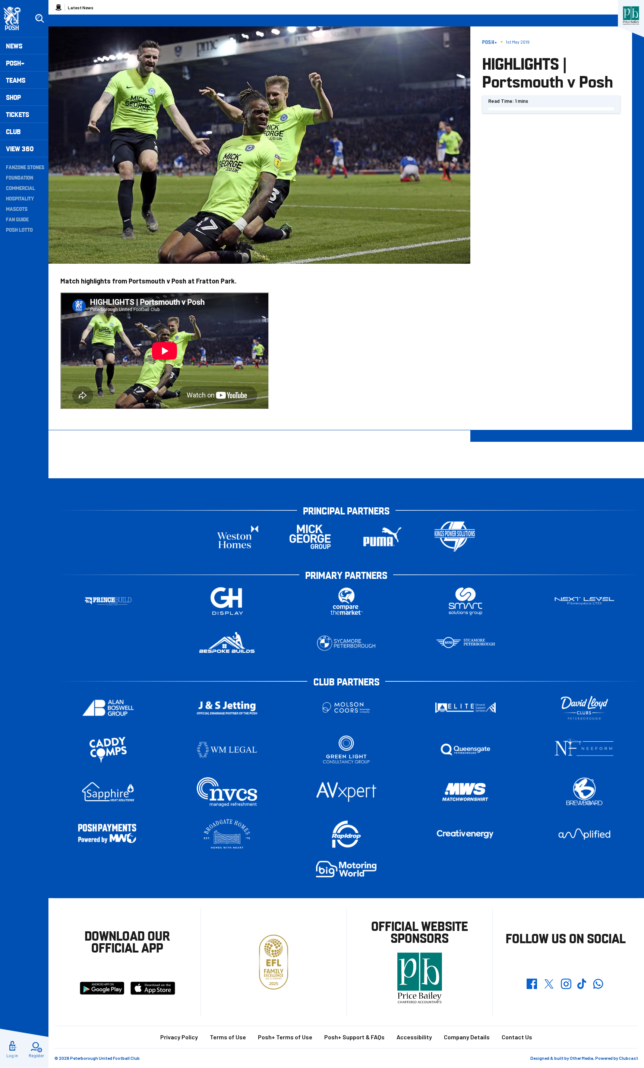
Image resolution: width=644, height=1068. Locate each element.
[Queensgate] (465, 750)
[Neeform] (584, 750)
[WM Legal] (227, 750)
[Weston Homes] (238, 537)
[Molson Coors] (346, 708)
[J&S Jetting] (227, 707)
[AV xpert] (346, 792)
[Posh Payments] (108, 834)
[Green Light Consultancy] (346, 750)
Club (13, 131)
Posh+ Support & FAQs (354, 1036)
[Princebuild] (108, 601)
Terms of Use (228, 1036)
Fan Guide (17, 219)
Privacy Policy (179, 1036)
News (14, 45)
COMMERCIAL (20, 187)
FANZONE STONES (25, 167)
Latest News (81, 7)
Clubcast (628, 1058)
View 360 (20, 148)
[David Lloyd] (584, 708)
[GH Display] (227, 601)
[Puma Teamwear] (382, 537)
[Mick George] (310, 537)
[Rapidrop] (346, 834)
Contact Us (517, 1036)
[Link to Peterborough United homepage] (15, 18)
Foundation (19, 177)
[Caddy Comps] (108, 750)
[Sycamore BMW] (346, 643)
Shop (13, 97)
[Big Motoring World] (346, 869)
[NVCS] (227, 792)
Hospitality (20, 198)
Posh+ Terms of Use (285, 1036)
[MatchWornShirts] (465, 792)
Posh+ (15, 62)
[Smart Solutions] (465, 601)
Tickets (17, 114)
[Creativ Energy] (465, 834)
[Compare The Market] (346, 601)
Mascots (17, 208)
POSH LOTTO (19, 229)
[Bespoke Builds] (227, 643)
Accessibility (414, 1036)
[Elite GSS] (465, 708)
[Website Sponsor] (631, 16)
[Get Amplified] (584, 834)
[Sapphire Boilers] (108, 792)
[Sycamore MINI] (465, 643)
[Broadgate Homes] (227, 834)
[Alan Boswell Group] (108, 708)
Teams (15, 80)
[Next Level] (584, 601)
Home (58, 7)
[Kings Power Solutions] (454, 537)
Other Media (581, 1058)
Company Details (467, 1036)
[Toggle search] (39, 18)
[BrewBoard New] (584, 792)
